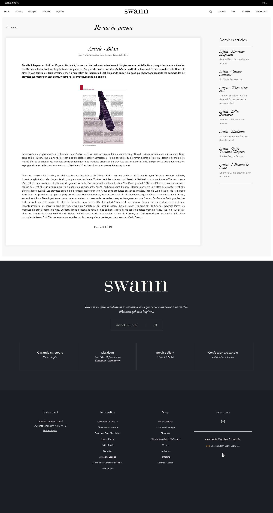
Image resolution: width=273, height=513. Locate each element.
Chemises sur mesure (108, 427)
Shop (6, 11)
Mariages (32, 11)
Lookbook (46, 11)
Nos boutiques (50, 430)
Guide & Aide (108, 445)
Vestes (165, 445)
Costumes (165, 451)
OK (155, 324)
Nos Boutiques (11, 3)
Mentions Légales (107, 456)
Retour (14, 27)
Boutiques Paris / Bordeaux (107, 433)
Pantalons (165, 456)
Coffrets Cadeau (165, 462)
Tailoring (19, 11)
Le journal (60, 11)
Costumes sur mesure (107, 421)
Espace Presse (107, 439)
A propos (222, 11)
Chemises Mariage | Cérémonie (165, 439)
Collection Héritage (165, 427)
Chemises (165, 433)
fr (263, 3)
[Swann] (136, 11)
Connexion (245, 11)
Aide (233, 11)
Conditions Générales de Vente (107, 462)
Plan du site (107, 468)
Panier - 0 (260, 11)
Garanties (107, 451)
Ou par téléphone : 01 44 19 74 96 (50, 425)
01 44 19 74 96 (165, 357)
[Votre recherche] (210, 11)
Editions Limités (165, 421)
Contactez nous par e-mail (50, 421)
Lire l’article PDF (103, 227)
